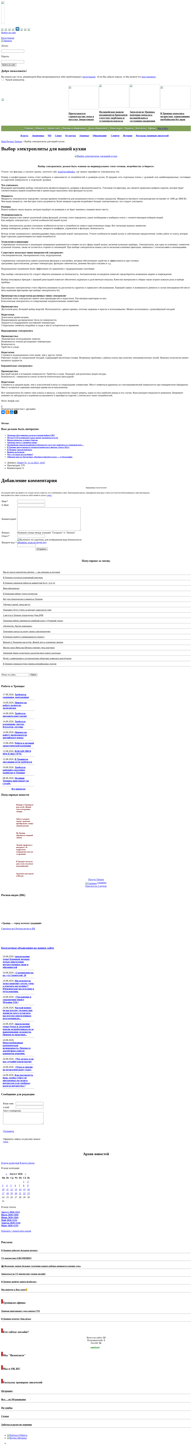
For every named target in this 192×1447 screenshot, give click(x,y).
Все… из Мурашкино (13, 1399)
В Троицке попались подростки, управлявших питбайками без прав (175, 116)
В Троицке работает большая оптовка (19, 1250)
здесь (49, 495)
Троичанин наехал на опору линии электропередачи (26, 631)
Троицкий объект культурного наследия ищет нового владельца (32, 653)
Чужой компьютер (14, 79)
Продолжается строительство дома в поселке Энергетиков (81, 116)
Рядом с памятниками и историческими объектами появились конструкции (37, 658)
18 (7, 1193)
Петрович (7, 1391)
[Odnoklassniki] (7, 412)
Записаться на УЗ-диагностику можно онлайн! (23, 1274)
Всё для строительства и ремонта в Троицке (23, 599)
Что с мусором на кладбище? (20, 454)
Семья (5, 1416)
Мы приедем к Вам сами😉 (14, 1290)
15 (24, 1189)
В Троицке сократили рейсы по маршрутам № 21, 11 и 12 (29, 583)
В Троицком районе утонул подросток (20, 594)
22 (24, 1193)
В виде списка (27, 1163)
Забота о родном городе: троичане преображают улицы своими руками (24, 822)
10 (3, 1189)
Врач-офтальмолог (11, 588)
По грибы (6, 1407)
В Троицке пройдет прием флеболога (18, 1282)
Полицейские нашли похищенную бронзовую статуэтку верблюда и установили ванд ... (45, 445)
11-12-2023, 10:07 (36, 462)
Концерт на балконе (16, 452)
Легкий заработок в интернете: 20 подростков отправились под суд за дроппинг (24, 849)
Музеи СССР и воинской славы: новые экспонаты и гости (32, 438)
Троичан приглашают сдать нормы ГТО (20, 1311)
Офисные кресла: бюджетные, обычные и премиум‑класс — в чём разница (39, 457)
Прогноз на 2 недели (96, 886)
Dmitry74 (21, 462)
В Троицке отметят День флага (16, 1319)
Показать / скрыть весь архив (16, 1231)
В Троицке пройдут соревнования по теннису (24, 637)
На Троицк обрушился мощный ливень (24, 835)
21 (20, 1193)
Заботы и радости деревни (16, 1424)
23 (28, 1193)
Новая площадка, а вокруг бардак (22, 440)
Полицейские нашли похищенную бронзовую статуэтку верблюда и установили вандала (113, 116)
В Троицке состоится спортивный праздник (23, 577)
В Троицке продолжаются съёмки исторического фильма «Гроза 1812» (38, 447)
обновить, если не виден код (31, 542)
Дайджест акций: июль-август (16, 604)
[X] (15, 412)
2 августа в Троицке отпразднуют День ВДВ (23, 615)
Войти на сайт (8, 32)
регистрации (89, 76)
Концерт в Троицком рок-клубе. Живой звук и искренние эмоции (33, 642)
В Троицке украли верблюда (19, 450)
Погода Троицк (96, 879)
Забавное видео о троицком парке (22, 442)
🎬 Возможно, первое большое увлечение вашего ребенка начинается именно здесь (41, 1266)
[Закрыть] (6, 40)
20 (16, 1193)
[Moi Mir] (11, 412)
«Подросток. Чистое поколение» (17, 626)
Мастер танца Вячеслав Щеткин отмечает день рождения (28, 648)
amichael (94, 1347)
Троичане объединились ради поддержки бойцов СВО (31, 435)
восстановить (149, 76)
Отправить (8, 1131)
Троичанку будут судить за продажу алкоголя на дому (27, 610)
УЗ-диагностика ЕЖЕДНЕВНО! (16, 1258)
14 (20, 1189)
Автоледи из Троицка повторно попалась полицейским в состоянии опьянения (142, 116)
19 (11, 1193)
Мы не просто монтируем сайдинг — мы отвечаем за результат (31, 572)
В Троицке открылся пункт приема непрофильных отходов (29, 664)
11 (7, 1189)
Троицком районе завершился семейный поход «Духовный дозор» (33, 621)
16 (28, 1189)
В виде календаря (10, 1163)
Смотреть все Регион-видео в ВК (18, 928)
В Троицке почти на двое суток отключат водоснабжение (24, 864)
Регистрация (7, 38)
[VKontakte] (3, 412)
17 (3, 1193)
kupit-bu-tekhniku (66, 171)
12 (11, 1189)
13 (16, 1189)
